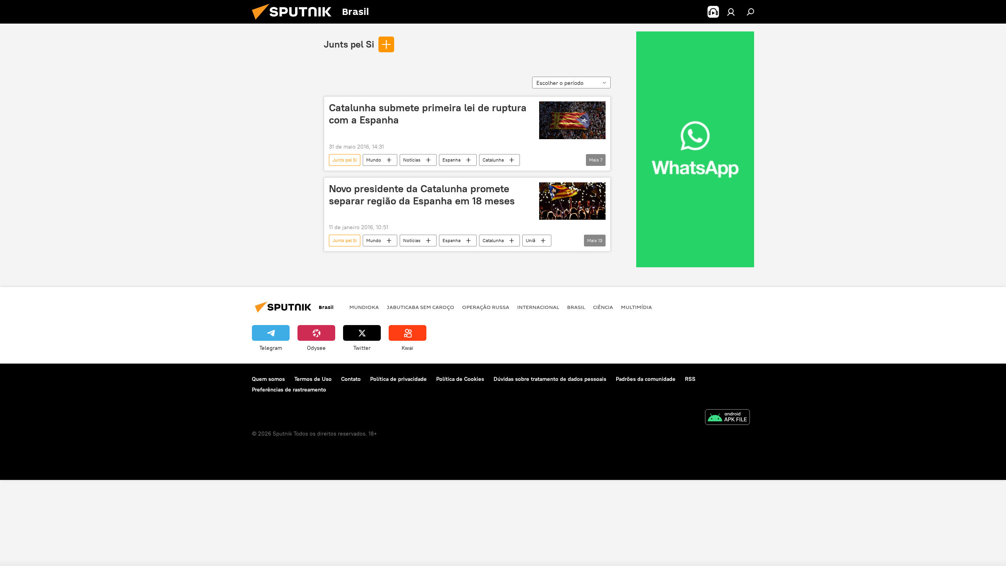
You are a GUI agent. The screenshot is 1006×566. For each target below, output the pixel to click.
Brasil (576, 307)
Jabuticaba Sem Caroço (420, 307)
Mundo (373, 160)
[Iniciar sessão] (731, 12)
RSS (690, 378)
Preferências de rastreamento (289, 389)
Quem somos (268, 378)
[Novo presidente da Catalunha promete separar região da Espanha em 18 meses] (572, 201)
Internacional (538, 307)
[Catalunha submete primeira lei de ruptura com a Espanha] (572, 120)
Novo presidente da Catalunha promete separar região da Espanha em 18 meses (422, 194)
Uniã (530, 240)
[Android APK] (727, 418)
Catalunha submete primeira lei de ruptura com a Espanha (428, 113)
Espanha (451, 160)
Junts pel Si (349, 44)
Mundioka (364, 307)
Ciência (603, 307)
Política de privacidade (398, 378)
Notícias (411, 160)
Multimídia (636, 307)
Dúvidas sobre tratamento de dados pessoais (550, 378)
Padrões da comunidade (646, 378)
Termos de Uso (313, 378)
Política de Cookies (460, 378)
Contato (351, 378)
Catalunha (493, 160)
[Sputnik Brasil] (295, 21)
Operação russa (485, 307)
